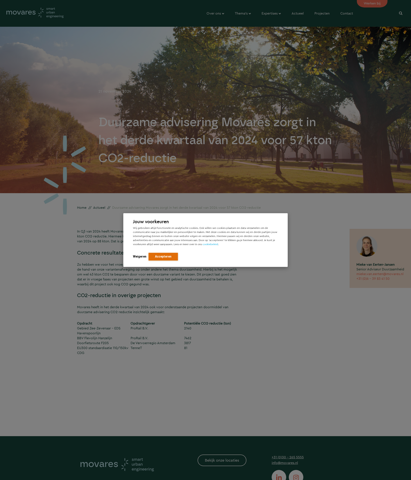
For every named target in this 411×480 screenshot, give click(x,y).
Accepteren (163, 256)
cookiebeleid (210, 244)
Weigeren (139, 256)
